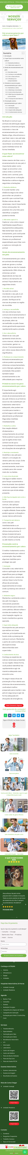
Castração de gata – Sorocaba (14, 854)
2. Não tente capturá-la (14, 65)
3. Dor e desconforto (14, 77)
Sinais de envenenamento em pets (14, 68)
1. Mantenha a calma (13, 88)
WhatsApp (4, 948)
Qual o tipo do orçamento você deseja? (13, 929)
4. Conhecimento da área (15, 112)
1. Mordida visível (12, 72)
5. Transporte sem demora (15, 99)
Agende (4, 995)
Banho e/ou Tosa (7, 934)
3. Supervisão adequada (14, 110)
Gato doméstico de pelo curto (14, 834)
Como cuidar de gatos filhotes (14, 815)
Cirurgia (12, 932)
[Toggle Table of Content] (22, 53)
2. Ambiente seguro (13, 108)
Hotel (4, 937)
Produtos (18, 934)
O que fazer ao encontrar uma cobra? (14, 59)
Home (3, 26)
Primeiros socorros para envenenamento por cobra (13, 84)
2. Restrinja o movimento (15, 90)
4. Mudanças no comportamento (12, 80)
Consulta (5, 932)
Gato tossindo (14, 754)
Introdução (7, 56)
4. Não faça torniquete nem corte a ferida (15, 95)
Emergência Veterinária (12, 26)
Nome (3, 941)
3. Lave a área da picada (14, 92)
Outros (10, 937)
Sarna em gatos (14, 773)
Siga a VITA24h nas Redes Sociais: (14, 720)
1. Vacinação (10, 106)
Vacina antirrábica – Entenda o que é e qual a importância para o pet (14, 794)
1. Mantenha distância (13, 63)
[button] (5, 715)
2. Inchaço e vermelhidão (15, 74)
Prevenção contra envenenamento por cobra (13, 102)
